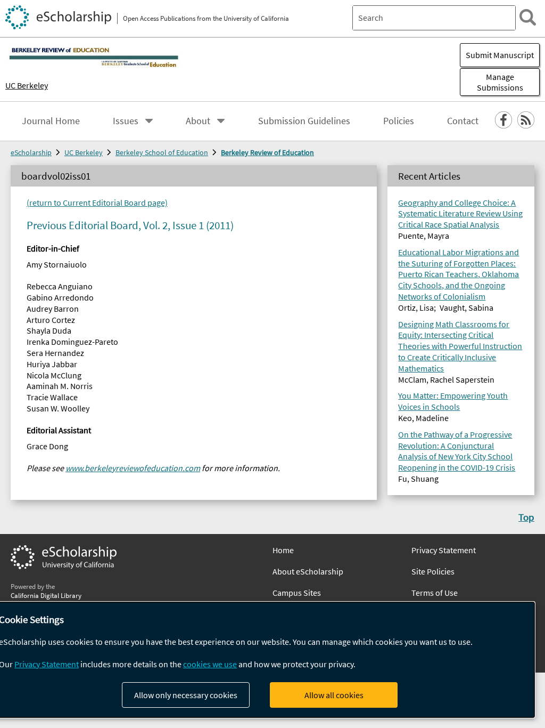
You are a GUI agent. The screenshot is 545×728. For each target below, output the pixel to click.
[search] (528, 17)
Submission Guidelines (304, 121)
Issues (125, 121)
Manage (500, 82)
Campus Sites (296, 592)
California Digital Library (46, 595)
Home (283, 550)
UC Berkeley (26, 85)
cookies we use (210, 664)
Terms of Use (434, 592)
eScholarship (31, 152)
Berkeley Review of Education (267, 152)
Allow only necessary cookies (185, 695)
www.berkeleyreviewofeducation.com (132, 468)
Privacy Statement (443, 550)
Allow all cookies (334, 695)
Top (526, 517)
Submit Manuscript (500, 55)
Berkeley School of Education (161, 152)
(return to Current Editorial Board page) (97, 202)
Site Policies (433, 571)
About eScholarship (307, 571)
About (198, 121)
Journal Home (51, 121)
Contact (462, 121)
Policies (398, 121)
